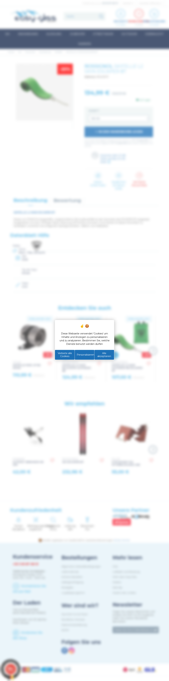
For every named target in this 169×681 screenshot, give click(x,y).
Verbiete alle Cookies (65, 355)
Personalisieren (85, 354)
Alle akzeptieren (104, 355)
